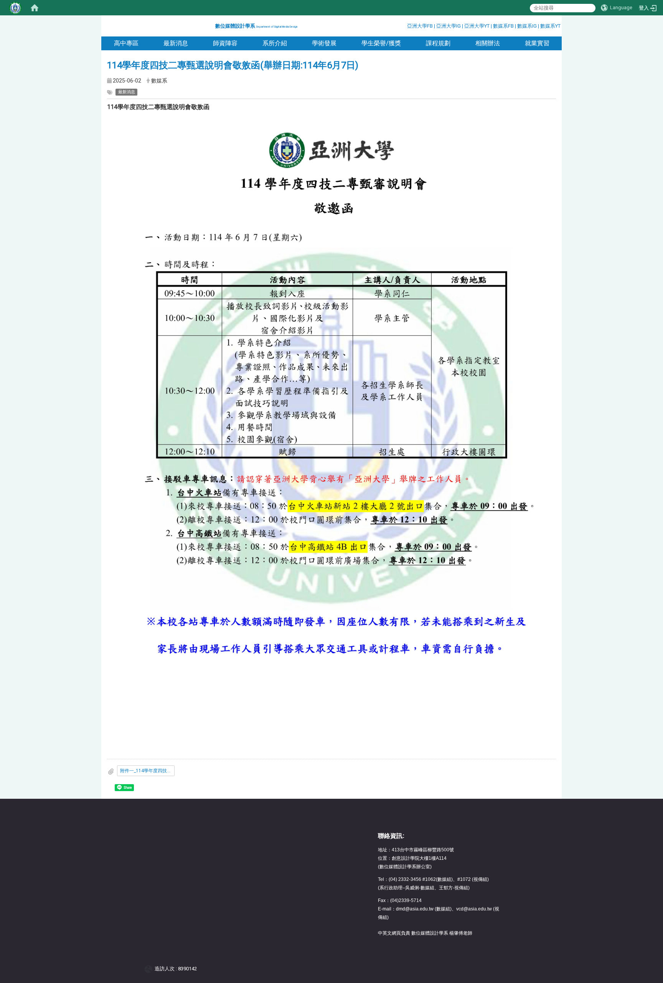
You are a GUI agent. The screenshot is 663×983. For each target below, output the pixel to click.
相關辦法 (487, 43)
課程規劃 (438, 43)
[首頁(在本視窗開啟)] (34, 7)
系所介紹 (274, 43)
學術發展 (324, 43)
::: (212, 25)
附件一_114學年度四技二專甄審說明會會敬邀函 (147, 770)
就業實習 (537, 43)
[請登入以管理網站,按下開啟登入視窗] (15, 7)
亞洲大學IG (449, 26)
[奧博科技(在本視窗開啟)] (150, 968)
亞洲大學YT (477, 26)
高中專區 (126, 43)
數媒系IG (527, 26)
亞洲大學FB (420, 26)
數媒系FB (504, 26)
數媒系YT (550, 26)
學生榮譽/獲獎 (381, 43)
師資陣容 (225, 43)
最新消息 (175, 43)
